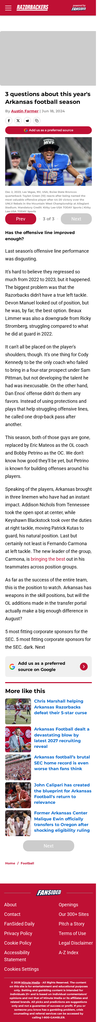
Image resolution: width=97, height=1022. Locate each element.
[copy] (36, 120)
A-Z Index (68, 952)
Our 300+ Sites (74, 914)
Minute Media (30, 982)
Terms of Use (72, 933)
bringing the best (48, 559)
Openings (68, 904)
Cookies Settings (21, 969)
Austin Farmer (25, 111)
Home (10, 863)
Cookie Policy (18, 943)
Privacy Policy (18, 933)
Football (27, 863)
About (10, 904)
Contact (12, 914)
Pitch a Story (72, 923)
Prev (20, 219)
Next (76, 219)
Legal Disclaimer (76, 943)
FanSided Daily (19, 923)
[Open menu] (8, 8)
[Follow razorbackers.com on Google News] (84, 666)
